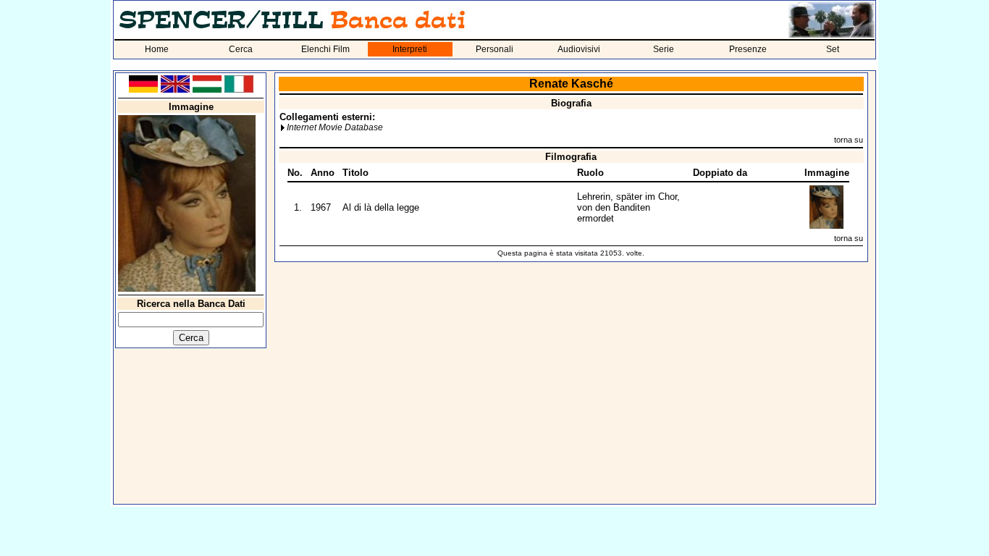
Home (157, 49)
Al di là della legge (380, 207)
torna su (848, 139)
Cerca (241, 49)
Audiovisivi (578, 49)
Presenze (748, 49)
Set (832, 49)
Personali (494, 49)
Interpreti (409, 49)
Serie (663, 49)
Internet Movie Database (335, 127)
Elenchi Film (325, 49)
